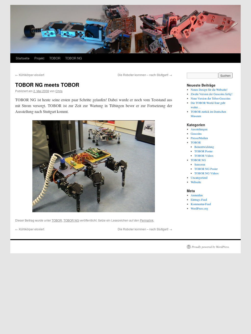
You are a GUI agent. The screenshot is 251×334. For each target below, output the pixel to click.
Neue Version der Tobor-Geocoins (210, 98)
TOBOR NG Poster (206, 169)
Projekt (39, 58)
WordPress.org (199, 208)
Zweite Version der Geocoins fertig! (211, 94)
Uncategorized (199, 177)
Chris (59, 91)
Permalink (146, 220)
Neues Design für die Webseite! (209, 89)
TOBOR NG (73, 58)
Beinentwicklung (204, 147)
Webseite (196, 182)
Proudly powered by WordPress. (211, 247)
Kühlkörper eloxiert (29, 75)
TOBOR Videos (203, 155)
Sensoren (199, 164)
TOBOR (54, 58)
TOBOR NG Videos (206, 173)
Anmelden (197, 195)
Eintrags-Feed (199, 199)
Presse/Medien (199, 138)
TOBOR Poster (203, 151)
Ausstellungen (199, 129)
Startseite (22, 58)
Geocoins (196, 133)
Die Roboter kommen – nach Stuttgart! (145, 75)
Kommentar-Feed (201, 204)
